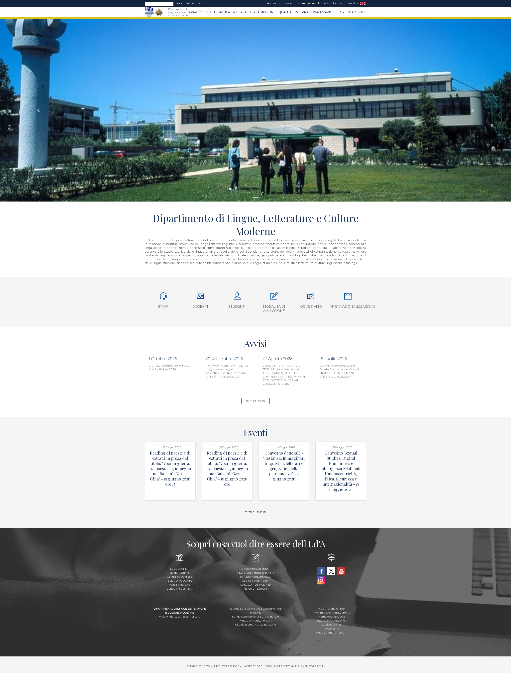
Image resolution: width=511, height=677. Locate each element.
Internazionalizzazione (316, 12)
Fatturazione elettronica (331, 620)
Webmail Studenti (334, 3)
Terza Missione (262, 12)
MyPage (288, 3)
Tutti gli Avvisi (255, 400)
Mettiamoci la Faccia (331, 616)
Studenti (237, 306)
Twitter (331, 571)
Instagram (321, 580)
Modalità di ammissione (274, 309)
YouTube (341, 571)
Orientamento (352, 12)
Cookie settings (331, 624)
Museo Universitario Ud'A (255, 620)
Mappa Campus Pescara (331, 632)
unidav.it (255, 612)
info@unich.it (258, 568)
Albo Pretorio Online (331, 608)
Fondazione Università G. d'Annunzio (255, 616)
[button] (38, 110)
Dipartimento (199, 12)
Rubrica (353, 3)
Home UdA (273, 3)
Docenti (200, 306)
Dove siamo (311, 306)
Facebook (321, 571)
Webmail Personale (308, 3)
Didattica (222, 12)
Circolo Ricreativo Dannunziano (255, 624)
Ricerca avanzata (198, 3)
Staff (163, 306)
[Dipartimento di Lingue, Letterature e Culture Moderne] (158, 12)
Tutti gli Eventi (255, 512)
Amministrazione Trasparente (331, 612)
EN (362, 3)
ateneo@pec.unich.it (257, 572)
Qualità (285, 12)
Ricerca (240, 12)
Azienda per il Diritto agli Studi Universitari (255, 608)
